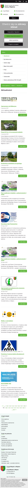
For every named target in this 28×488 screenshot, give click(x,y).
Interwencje (4, 457)
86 (19, 406)
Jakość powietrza (13, 40)
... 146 (13, 409)
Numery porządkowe (6, 445)
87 (22, 406)
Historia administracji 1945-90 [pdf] (12, 80)
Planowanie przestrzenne (7, 422)
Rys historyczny (7, 59)
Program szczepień (14, 44)
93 (15, 407)
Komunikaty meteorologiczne (8, 454)
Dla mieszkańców (20, 11)
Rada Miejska (4, 424)
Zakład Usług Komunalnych (13, 36)
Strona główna (6, 85)
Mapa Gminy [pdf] (8, 66)
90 (6, 407)
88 (24, 406)
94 (18, 407)
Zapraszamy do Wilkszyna (8, 106)
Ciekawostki (7, 76)
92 (12, 407)
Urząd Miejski (6, 11)
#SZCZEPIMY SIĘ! (6, 383)
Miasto (13, 85)
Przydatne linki (5, 461)
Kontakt (3, 430)
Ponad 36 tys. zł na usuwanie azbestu (11, 132)
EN (26, 1)
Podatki (3, 436)
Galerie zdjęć (7, 62)
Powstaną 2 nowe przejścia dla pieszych (12, 354)
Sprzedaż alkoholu (6, 442)
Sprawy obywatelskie (6, 444)
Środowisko (4, 438)
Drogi (5, 69)
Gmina (2, 421)
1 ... (4, 406)
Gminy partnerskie (8, 73)
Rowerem (3, 428)
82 (7, 406)
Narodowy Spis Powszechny (9, 224)
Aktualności (6, 56)
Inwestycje (5, 14)
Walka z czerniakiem (7, 321)
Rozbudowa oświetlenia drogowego (11, 163)
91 (9, 407)
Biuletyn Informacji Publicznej (8, 452)
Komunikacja (4, 426)
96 (23, 407)
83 (10, 406)
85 (16, 406)
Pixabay (15, 351)
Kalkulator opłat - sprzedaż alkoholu (10, 463)
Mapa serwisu (4, 455)
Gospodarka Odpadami (14, 32)
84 (13, 406)
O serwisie (3, 459)
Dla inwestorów (20, 14)
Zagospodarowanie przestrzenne (9, 440)
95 (20, 407)
